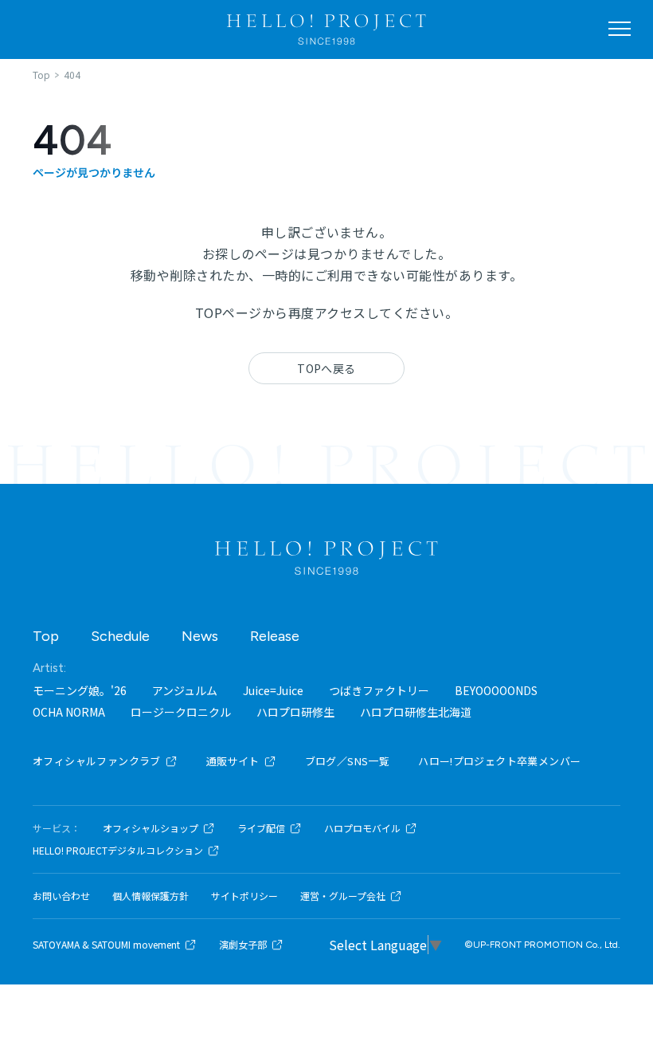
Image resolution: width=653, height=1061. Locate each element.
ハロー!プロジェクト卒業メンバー (499, 760)
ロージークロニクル (181, 712)
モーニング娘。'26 (80, 690)
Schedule (120, 636)
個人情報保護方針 (150, 896)
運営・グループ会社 (342, 896)
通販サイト (233, 760)
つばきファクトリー (379, 690)
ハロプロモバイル (362, 828)
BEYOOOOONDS (496, 690)
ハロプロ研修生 (295, 712)
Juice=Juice (273, 690)
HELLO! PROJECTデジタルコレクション (118, 850)
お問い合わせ (61, 896)
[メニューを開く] (619, 28)
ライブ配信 (261, 828)
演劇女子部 (243, 944)
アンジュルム (184, 690)
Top (46, 636)
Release (274, 636)
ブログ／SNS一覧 (347, 760)
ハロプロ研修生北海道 (415, 712)
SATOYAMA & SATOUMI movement (106, 944)
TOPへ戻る (326, 368)
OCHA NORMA (69, 712)
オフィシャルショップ (150, 828)
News (200, 636)
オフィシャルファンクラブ (97, 760)
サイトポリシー (244, 896)
